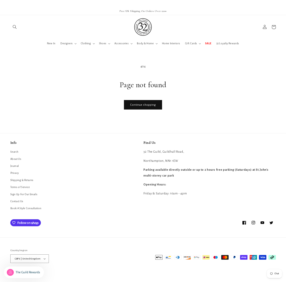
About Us (15, 159)
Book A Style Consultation (25, 208)
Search (14, 151)
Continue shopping (143, 104)
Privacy (14, 172)
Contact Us (16, 201)
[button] (14, 27)
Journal (14, 165)
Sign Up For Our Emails (24, 194)
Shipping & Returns (21, 180)
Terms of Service (20, 187)
